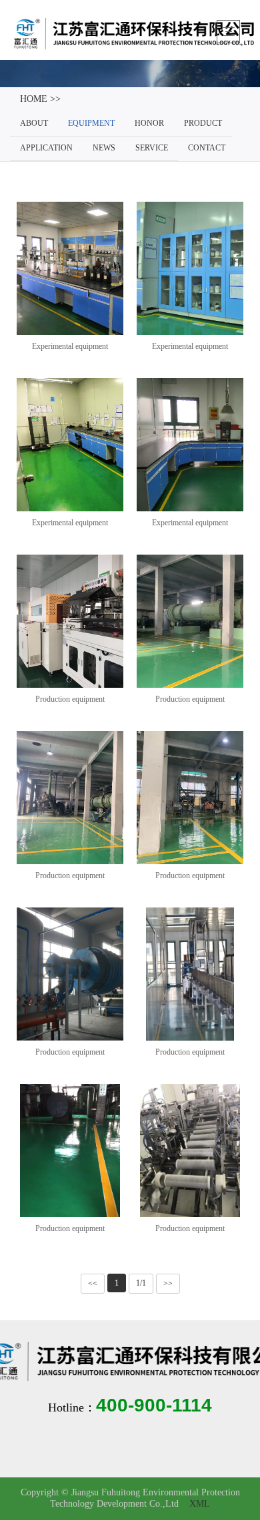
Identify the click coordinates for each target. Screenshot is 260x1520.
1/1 (141, 1283)
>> (168, 1283)
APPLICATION (46, 148)
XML (199, 1504)
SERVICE (151, 148)
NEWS (104, 148)
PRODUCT (203, 123)
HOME (33, 100)
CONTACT (206, 148)
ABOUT (34, 123)
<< (92, 1283)
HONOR (149, 123)
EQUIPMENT (91, 123)
